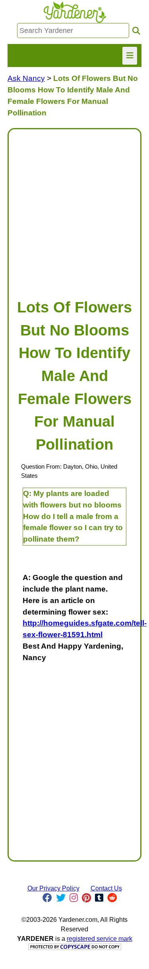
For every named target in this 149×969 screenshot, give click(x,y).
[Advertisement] (74, 210)
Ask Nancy (26, 78)
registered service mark (99, 938)
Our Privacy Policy (53, 888)
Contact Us (106, 888)
